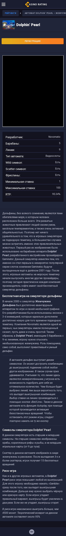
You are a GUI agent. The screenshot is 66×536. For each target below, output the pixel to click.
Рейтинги (10, 13)
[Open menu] (3, 4)
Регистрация (33, 41)
